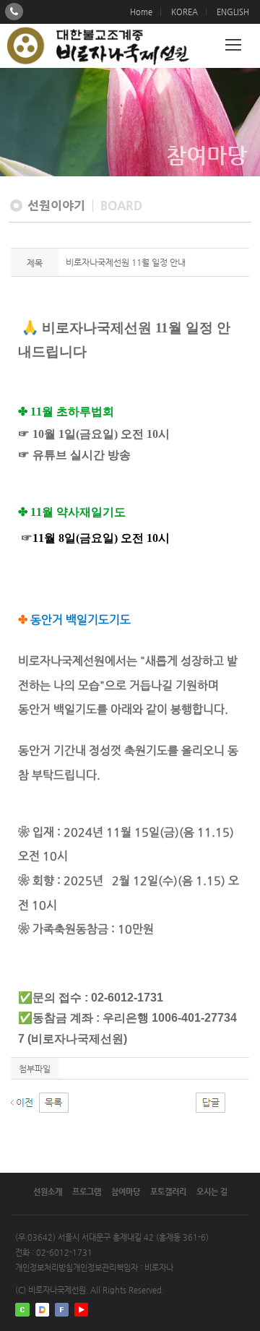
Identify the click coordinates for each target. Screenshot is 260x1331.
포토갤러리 (168, 1192)
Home (141, 12)
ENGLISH (233, 12)
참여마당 (125, 1192)
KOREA (184, 12)
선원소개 (47, 1192)
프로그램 (86, 1192)
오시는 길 (212, 1192)
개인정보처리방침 (44, 1267)
